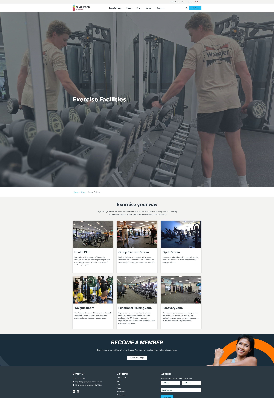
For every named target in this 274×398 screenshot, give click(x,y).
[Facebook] (75, 391)
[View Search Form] (186, 8)
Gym (83, 192)
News (183, 2)
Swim (119, 381)
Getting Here (121, 395)
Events (190, 2)
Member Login (174, 2)
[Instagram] (79, 391)
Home (76, 192)
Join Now (195, 8)
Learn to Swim (122, 378)
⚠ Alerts (197, 2)
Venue (119, 388)
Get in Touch (121, 391)
